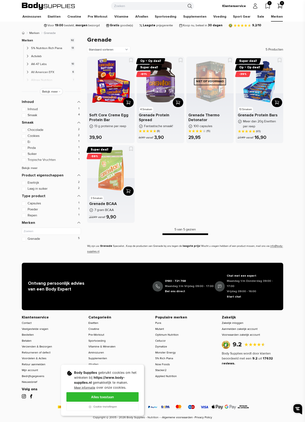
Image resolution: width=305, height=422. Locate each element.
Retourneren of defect (36, 352)
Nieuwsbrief (29, 382)
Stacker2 (160, 370)
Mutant (159, 329)
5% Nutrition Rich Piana (46, 48)
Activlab (36, 56)
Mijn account (30, 370)
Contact (27, 323)
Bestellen (28, 334)
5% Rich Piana (164, 358)
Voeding (219, 16)
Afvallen (141, 16)
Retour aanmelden (33, 364)
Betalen (27, 340)
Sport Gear (241, 16)
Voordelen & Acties (34, 358)
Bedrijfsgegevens (33, 376)
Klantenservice (234, 6)
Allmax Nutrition (41, 80)
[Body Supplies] (48, 6)
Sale (260, 16)
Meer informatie (84, 387)
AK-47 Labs (39, 64)
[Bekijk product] (128, 102)
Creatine (74, 16)
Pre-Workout (96, 334)
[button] (51, 102)
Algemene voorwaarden (177, 417)
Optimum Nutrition (167, 334)
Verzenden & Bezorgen (37, 346)
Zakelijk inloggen (232, 323)
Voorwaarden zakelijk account (241, 334)
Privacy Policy (203, 417)
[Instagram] (24, 396)
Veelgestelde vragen (35, 329)
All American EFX (42, 72)
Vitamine (121, 16)
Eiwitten (54, 16)
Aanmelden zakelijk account (239, 329)
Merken (277, 16)
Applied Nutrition (166, 376)
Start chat (234, 296)
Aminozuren (31, 16)
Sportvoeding (165, 16)
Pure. (158, 323)
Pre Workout (97, 16)
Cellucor (160, 340)
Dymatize (161, 346)
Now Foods (162, 364)
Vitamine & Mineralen (102, 346)
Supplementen (194, 16)
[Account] (255, 6)
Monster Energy (165, 352)
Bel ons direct (175, 291)
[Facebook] (31, 396)
